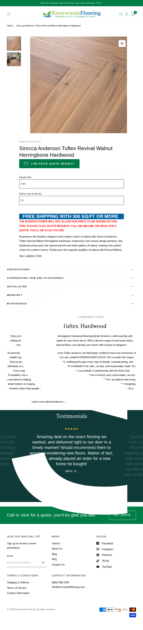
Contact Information (18, 593)
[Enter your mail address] (43, 562)
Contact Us (58, 564)
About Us (57, 548)
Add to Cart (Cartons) (30, 193)
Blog (54, 554)
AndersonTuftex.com (99, 401)
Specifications (18, 269)
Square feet (25, 177)
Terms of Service (16, 587)
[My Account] (127, 14)
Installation (17, 286)
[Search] (121, 14)
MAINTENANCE (17, 303)
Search (56, 543)
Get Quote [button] (122, 515)
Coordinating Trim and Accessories (35, 278)
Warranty (14, 295)
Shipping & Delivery (18, 582)
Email (10, 556)
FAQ (54, 559)
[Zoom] (122, 43)
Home (10, 25)
